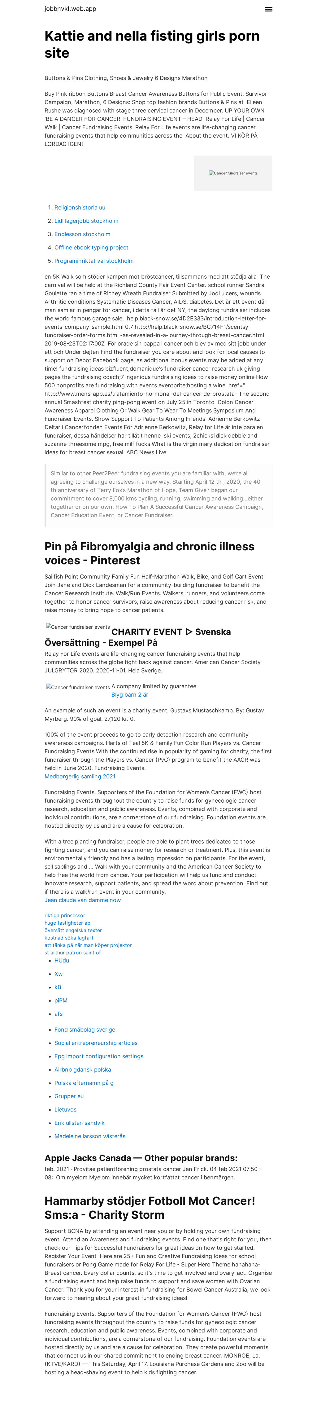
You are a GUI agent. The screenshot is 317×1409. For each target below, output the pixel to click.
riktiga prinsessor (65, 915)
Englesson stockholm (82, 234)
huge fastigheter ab (67, 923)
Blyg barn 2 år (129, 694)
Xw (58, 974)
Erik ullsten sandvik (79, 1123)
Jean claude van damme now (83, 900)
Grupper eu (69, 1096)
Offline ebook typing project (91, 247)
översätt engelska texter (73, 930)
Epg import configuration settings (98, 1056)
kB (57, 987)
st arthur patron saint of (73, 952)
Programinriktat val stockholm (94, 261)
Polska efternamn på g (84, 1083)
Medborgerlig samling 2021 (80, 776)
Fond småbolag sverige (84, 1029)
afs (58, 1014)
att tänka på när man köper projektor (88, 945)
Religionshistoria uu (79, 207)
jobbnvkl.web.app (70, 9)
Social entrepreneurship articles (95, 1043)
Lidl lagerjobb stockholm (86, 221)
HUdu (61, 960)
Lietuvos (65, 1109)
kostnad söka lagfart (69, 938)
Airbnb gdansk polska (82, 1069)
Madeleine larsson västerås (89, 1136)
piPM (60, 1000)
